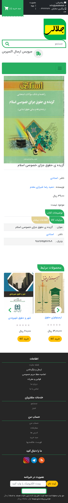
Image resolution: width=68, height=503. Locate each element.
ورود (32, 5)
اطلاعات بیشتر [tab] (40, 220)
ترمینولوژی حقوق (53, 317)
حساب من (34, 423)
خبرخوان (42, 460)
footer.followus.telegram (34, 460)
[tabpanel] (34, 234)
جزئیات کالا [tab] (57, 220)
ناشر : (61, 178)
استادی (54, 178)
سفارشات (34, 428)
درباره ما (34, 384)
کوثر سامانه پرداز (24, 498)
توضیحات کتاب (55, 213)
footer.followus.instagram (26, 460)
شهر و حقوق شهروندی (19, 318)
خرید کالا (24, 339)
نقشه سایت (34, 365)
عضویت (32, 2)
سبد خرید (34, 437)
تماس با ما (34, 389)
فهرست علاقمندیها (34, 442)
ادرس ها (34, 432)
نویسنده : (59, 187)
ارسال (6, 495)
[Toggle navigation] (59, 68)
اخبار (34, 408)
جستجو (34, 403)
